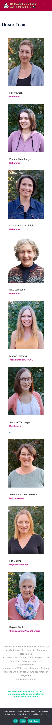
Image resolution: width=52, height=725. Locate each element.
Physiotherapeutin (19, 564)
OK (15, 721)
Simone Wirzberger (20, 422)
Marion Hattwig (18, 356)
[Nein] (48, 716)
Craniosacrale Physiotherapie (24, 631)
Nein (23, 721)
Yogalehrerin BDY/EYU (21, 359)
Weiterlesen (34, 721)
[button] (43, 6)
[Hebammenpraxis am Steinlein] (20, 5)
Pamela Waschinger (20, 159)
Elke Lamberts (17, 289)
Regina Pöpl (16, 627)
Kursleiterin (15, 426)
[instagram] (10, 433)
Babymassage (16, 498)
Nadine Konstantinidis (21, 225)
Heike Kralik (16, 92)
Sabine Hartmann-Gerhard (24, 494)
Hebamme (14, 96)
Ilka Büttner (15, 560)
